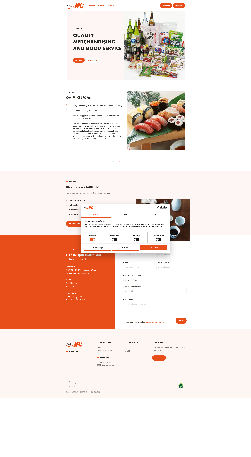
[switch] (114, 239)
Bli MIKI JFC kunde (78, 223)
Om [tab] (155, 214)
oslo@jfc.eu (107, 350)
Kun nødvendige (97, 248)
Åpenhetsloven (71, 386)
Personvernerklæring (73, 384)
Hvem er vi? (92, 60)
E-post (126, 263)
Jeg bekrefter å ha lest (145, 322)
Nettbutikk (179, 5)
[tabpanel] (125, 126)
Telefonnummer (162, 263)
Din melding (128, 299)
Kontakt (101, 6)
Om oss (92, 6)
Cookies (69, 381)
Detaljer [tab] (125, 214)
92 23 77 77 (107, 348)
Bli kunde (111, 6)
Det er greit (154, 248)
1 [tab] (66, 105)
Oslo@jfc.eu (71, 283)
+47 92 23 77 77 (73, 287)
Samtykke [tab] (96, 214)
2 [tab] (66, 109)
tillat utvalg (125, 248)
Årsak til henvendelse (132, 286)
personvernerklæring (155, 322)
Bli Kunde (79, 60)
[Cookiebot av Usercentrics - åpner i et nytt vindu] (158, 207)
